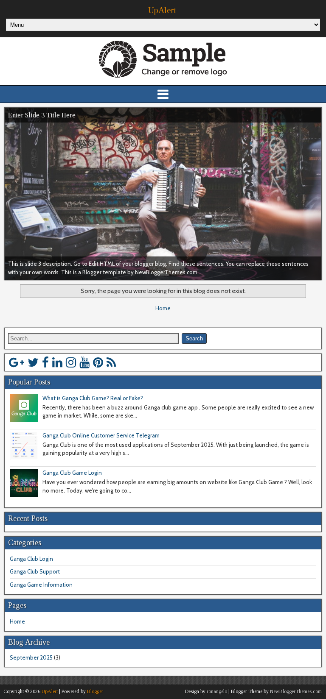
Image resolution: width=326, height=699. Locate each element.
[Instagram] (71, 362)
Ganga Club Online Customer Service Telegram (101, 435)
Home (163, 308)
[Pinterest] (98, 362)
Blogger (95, 691)
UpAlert (162, 10)
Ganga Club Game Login (72, 472)
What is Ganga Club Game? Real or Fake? (92, 398)
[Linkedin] (57, 362)
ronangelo (217, 691)
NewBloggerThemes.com (296, 691)
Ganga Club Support (35, 571)
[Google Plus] (16, 362)
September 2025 (31, 657)
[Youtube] (84, 362)
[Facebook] (45, 362)
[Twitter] (33, 362)
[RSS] (111, 362)
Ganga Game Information (41, 584)
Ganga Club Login (31, 558)
